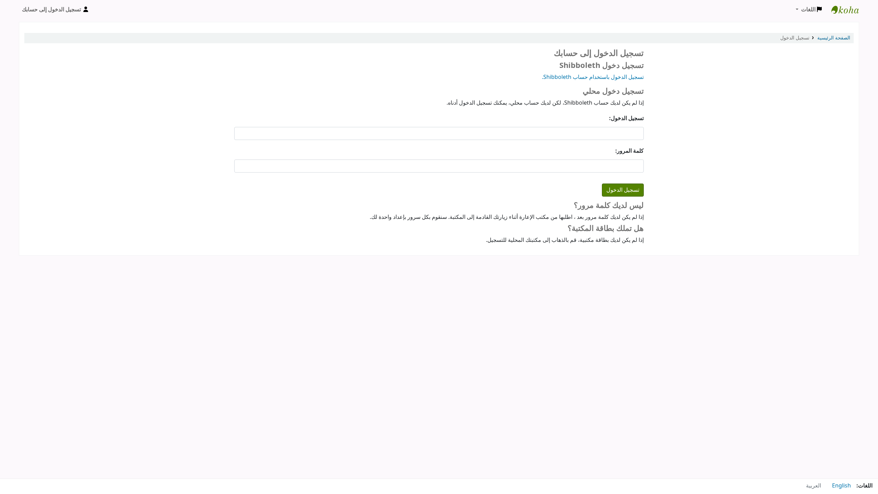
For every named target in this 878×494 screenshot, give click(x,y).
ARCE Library (841, 9)
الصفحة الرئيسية (833, 38)
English (841, 486)
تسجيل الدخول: (626, 118)
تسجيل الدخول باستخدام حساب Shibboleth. (593, 77)
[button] (808, 9)
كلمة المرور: (629, 151)
